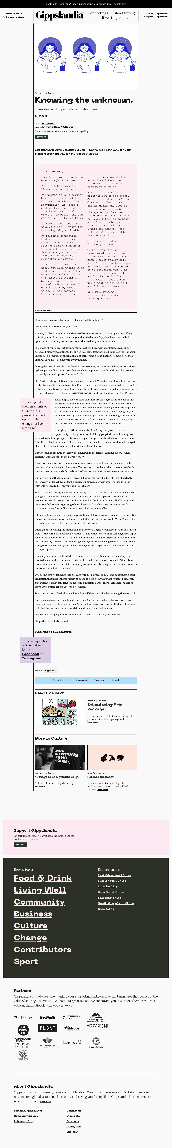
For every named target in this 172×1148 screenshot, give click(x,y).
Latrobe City (108, 886)
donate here (120, 3)
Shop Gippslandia (158, 14)
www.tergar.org (82, 393)
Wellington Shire (112, 881)
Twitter (99, 680)
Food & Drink (43, 879)
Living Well (40, 890)
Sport (26, 962)
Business (33, 914)
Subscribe (41, 632)
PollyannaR (48, 124)
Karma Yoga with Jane (104, 150)
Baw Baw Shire (109, 897)
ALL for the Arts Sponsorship (79, 154)
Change (30, 938)
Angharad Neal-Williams (57, 127)
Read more (92, 723)
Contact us (73, 1111)
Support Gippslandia (156, 17)
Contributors (42, 950)
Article (39, 93)
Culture (49, 93)
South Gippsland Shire (116, 903)
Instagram (31, 658)
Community (39, 902)
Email (115, 680)
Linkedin (72, 1132)
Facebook (30, 654)
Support (41, 137)
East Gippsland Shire (114, 875)
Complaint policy (26, 1116)
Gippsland (50, 671)
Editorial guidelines (28, 1111)
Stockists (73, 1116)
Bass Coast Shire (111, 892)
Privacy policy (24, 1121)
